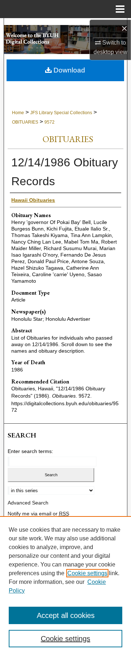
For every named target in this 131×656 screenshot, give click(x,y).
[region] (65, 586)
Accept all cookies (66, 615)
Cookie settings (87, 573)
